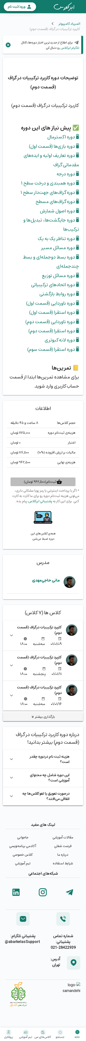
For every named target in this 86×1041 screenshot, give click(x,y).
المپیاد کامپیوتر (69, 23)
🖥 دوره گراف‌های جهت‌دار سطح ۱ (50, 192)
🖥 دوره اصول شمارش (59, 211)
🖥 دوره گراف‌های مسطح (57, 201)
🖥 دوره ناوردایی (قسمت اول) (52, 303)
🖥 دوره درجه (68, 174)
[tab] (64, 6)
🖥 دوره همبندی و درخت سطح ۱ (50, 183)
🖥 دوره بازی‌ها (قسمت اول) (54, 146)
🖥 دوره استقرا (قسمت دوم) (53, 331)
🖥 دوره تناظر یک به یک (58, 238)
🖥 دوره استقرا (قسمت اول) (54, 312)
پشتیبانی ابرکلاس (40, 501)
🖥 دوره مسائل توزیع (60, 275)
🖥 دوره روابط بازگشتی (59, 294)
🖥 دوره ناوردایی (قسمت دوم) (52, 322)
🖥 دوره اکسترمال (63, 137)
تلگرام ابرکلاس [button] (69, 47)
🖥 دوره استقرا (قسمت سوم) (53, 349)
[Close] (8, 45)
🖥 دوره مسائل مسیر (60, 248)
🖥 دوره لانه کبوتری (62, 340)
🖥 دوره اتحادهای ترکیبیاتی (55, 285)
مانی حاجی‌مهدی (46, 580)
